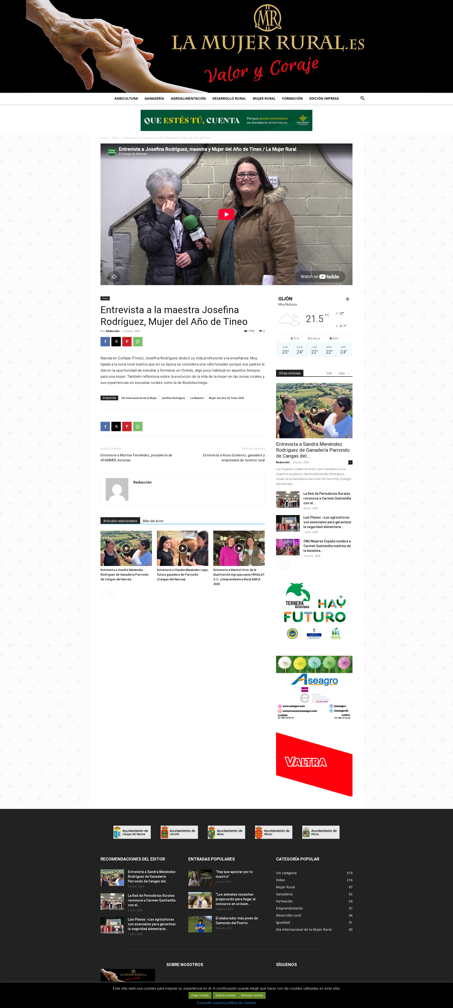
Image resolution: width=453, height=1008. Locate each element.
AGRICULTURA (126, 98)
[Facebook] (105, 341)
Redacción (112, 331)
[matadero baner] (314, 719)
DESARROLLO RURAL (229, 98)
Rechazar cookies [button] (252, 995)
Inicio (104, 138)
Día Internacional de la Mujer (139, 398)
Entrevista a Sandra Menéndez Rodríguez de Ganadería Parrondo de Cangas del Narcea (125, 574)
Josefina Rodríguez (173, 398)
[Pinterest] (127, 341)
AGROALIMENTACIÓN (188, 98)
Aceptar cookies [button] (225, 995)
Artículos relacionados (120, 521)
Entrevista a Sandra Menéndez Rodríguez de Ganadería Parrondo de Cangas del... (313, 450)
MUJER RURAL (264, 98)
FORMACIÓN (292, 98)
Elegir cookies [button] (200, 995)
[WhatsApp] (138, 341)
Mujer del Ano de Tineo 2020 (226, 398)
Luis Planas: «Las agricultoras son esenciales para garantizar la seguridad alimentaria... (327, 522)
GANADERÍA (154, 98)
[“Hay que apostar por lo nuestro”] (200, 877)
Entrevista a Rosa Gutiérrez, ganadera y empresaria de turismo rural (234, 457)
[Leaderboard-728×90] (226, 129)
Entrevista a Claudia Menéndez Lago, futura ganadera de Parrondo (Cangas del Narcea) (182, 574)
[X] (116, 341)
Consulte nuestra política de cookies (226, 1002)
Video (115, 138)
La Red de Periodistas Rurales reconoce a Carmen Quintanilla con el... (327, 498)
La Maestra (197, 398)
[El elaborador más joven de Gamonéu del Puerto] (200, 924)
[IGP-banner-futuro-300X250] (314, 642)
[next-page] (111, 593)
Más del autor (153, 521)
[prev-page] (103, 593)
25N (329, 373)
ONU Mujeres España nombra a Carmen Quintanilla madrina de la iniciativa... (327, 546)
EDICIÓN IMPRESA (324, 98)
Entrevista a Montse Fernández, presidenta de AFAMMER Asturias (136, 457)
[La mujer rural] (226, 46)
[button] (362, 99)
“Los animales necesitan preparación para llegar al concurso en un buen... (236, 899)
